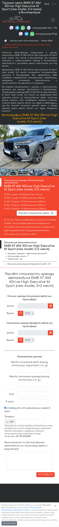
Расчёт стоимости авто (34, 213)
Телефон (9, 416)
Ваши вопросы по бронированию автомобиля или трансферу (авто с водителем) (26, 445)
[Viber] (11, 28)
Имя (11, 394)
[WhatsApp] (23, 28)
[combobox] (10, 421)
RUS (46, 4)
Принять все (9, 523)
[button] (13, 172)
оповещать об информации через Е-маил (27, 410)
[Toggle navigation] (53, 20)
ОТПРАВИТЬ (45, 474)
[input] (33, 306)
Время (10, 313)
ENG (54, 4)
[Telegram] (17, 28)
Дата (10, 306)
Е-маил (10, 401)
